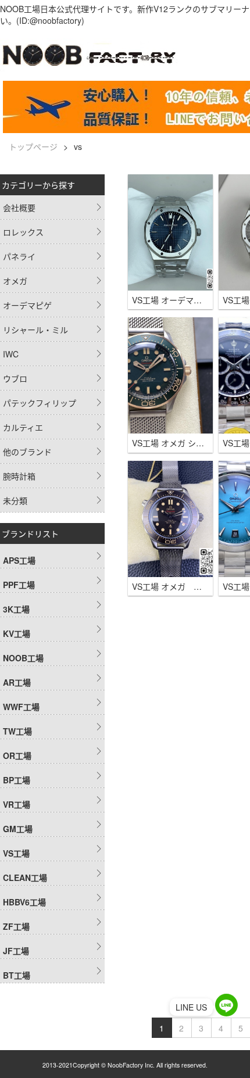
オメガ (15, 280)
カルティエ (23, 427)
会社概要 (19, 207)
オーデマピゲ (27, 305)
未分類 (15, 500)
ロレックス (23, 232)
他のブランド (27, 451)
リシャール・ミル (35, 329)
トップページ (33, 146)
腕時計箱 (19, 476)
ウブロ (15, 378)
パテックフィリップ (39, 403)
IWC (11, 354)
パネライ (19, 256)
